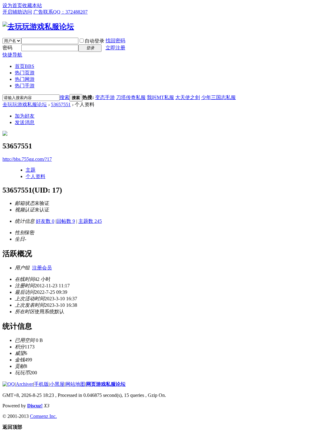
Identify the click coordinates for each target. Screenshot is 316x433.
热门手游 (25, 85)
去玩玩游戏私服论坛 (24, 104)
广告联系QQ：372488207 (60, 12)
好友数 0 (45, 221)
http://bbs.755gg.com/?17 (27, 159)
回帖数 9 (65, 221)
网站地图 (75, 384)
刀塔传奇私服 (131, 97)
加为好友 (25, 116)
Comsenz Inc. (43, 416)
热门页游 (25, 72)
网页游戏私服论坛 (106, 384)
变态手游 (105, 97)
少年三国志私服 (218, 97)
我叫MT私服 (160, 97)
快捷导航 (12, 54)
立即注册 (115, 47)
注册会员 (42, 267)
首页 (24, 66)
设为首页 (12, 5)
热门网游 (25, 79)
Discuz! (35, 405)
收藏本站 (32, 5)
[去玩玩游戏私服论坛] (38, 27)
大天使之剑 (187, 97)
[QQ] (8, 384)
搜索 (64, 97)
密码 (7, 47)
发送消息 (25, 122)
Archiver (24, 384)
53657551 (61, 104)
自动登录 (94, 41)
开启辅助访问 (17, 12)
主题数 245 (90, 221)
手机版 (41, 384)
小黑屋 (57, 384)
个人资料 (35, 176)
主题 (30, 170)
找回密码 (115, 40)
